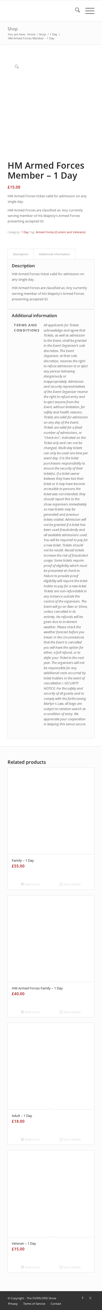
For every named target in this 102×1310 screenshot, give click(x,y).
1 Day (25, 232)
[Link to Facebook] (83, 1298)
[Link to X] (90, 1298)
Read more (32, 884)
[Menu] (87, 10)
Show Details (71, 884)
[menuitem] (75, 10)
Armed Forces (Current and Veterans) (60, 232)
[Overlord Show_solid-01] (42, 10)
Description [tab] (21, 254)
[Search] (75, 10)
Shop (13, 29)
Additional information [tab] (54, 254)
